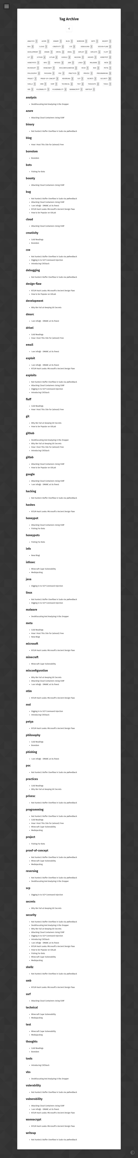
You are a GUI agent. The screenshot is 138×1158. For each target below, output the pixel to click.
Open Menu (6, 6)
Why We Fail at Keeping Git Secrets (46, 307)
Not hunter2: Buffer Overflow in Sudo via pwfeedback (54, 131)
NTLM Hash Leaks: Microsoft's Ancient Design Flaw (53, 209)
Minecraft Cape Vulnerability (43, 569)
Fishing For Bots (38, 171)
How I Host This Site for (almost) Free (47, 144)
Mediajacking (37, 572)
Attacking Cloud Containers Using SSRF (47, 118)
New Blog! (35, 555)
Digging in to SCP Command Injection (47, 260)
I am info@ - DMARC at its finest (45, 206)
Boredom (35, 158)
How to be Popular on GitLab (43, 213)
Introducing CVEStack (40, 263)
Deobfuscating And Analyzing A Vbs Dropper (50, 104)
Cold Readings (37, 239)
